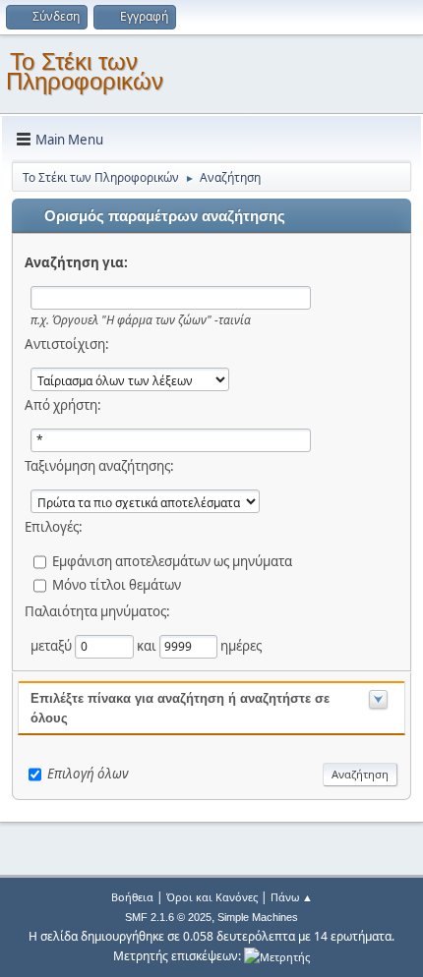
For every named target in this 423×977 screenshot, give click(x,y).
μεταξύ (52, 646)
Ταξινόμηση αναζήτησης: (99, 466)
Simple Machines (257, 917)
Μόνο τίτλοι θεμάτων (116, 585)
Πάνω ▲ (292, 897)
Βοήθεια (132, 897)
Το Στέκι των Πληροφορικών (84, 71)
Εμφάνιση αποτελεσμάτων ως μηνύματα (172, 561)
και (148, 646)
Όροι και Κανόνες (212, 897)
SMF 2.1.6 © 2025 (168, 917)
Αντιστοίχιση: (67, 344)
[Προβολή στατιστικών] (277, 955)
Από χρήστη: (63, 405)
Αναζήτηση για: (76, 262)
